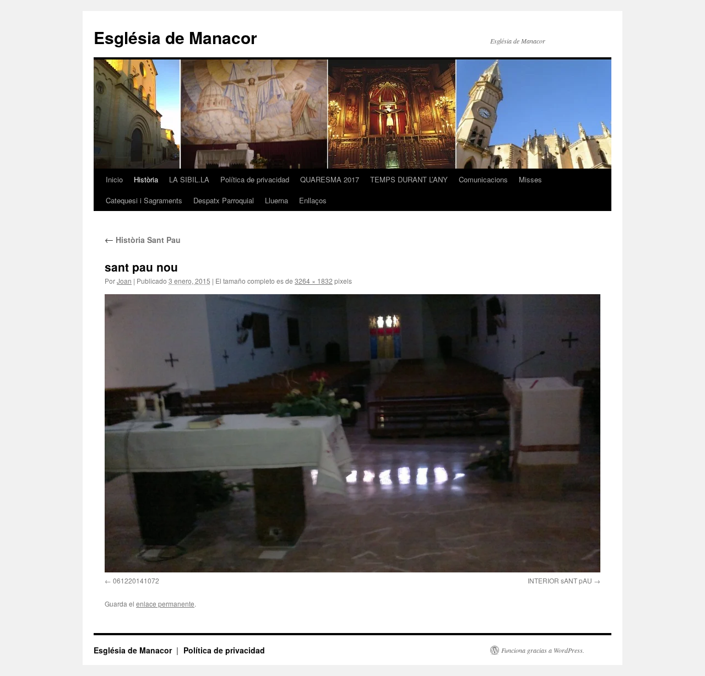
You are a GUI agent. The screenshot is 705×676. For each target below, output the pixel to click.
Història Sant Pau (143, 239)
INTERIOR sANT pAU (560, 580)
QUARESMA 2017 (329, 179)
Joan (124, 280)
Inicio (114, 179)
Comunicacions (483, 179)
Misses (530, 179)
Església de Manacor (175, 37)
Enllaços (313, 200)
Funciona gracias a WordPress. (542, 650)
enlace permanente (165, 603)
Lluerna (276, 200)
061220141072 (136, 580)
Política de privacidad (254, 179)
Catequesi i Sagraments (144, 200)
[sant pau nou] (352, 433)
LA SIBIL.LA (189, 179)
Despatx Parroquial (223, 200)
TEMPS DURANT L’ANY (409, 179)
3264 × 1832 (314, 280)
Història (146, 179)
